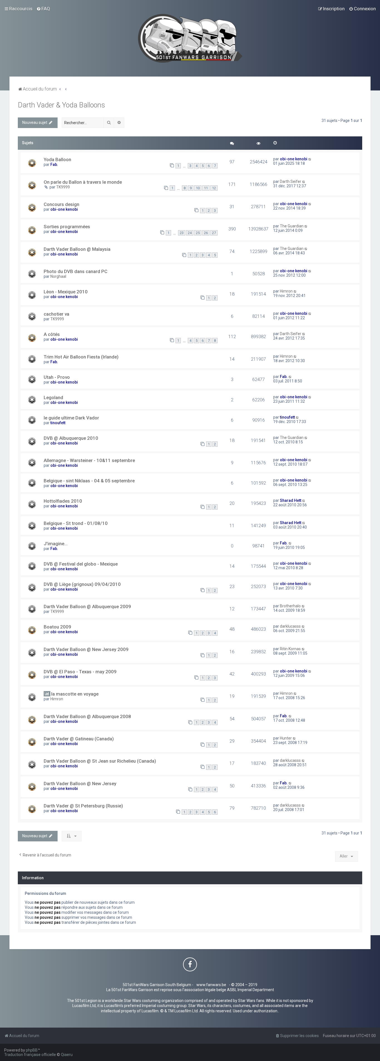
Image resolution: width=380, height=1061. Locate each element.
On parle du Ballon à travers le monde (83, 182)
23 (182, 233)
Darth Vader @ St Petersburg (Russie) (83, 806)
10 (198, 188)
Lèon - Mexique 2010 (66, 291)
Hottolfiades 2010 (63, 501)
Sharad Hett (290, 500)
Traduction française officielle (30, 1054)
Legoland (53, 397)
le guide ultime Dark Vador (71, 418)
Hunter (286, 738)
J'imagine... (56, 543)
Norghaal (58, 276)
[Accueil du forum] (190, 38)
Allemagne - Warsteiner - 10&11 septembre (89, 460)
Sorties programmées (67, 226)
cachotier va (56, 314)
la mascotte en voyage (74, 694)
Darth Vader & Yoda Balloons (61, 105)
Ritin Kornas (290, 649)
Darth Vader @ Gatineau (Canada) (79, 738)
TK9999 (63, 187)
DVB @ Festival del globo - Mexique (81, 564)
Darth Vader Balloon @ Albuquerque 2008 (87, 716)
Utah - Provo (57, 377)
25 (198, 233)
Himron (286, 291)
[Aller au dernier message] (310, 159)
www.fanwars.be (211, 985)
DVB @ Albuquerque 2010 (71, 438)
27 (214, 233)
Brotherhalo (290, 606)
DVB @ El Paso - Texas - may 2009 (80, 671)
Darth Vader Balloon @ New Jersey (80, 783)
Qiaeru (67, 1054)
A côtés (52, 334)
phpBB (32, 1050)
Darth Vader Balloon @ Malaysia (77, 249)
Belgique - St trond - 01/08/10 (76, 523)
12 (214, 188)
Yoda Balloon (57, 159)
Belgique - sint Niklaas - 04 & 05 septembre (89, 480)
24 (190, 233)
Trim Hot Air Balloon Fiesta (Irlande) (81, 357)
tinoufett (57, 423)
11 (206, 188)
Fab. (54, 164)
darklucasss (290, 626)
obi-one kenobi (293, 159)
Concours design (61, 204)
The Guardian (291, 226)
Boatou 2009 (57, 627)
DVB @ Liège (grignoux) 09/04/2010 (82, 584)
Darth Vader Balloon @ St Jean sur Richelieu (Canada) (100, 761)
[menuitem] (43, 9)
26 (206, 233)
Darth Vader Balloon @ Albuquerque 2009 (87, 606)
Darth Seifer (290, 181)
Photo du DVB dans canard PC (75, 271)
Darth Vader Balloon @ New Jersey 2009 (86, 649)
